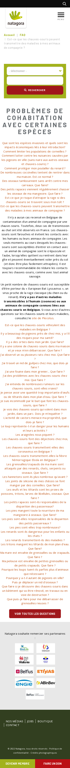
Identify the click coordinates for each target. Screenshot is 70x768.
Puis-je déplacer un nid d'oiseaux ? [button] (35, 582)
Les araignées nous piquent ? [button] (35, 434)
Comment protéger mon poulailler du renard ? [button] (35, 168)
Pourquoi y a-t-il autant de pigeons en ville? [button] (35, 578)
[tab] (35, 145)
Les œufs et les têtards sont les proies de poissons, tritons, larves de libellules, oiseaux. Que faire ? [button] (35, 494)
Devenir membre (17, 763)
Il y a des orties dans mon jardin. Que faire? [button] (35, 342)
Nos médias (14, 721)
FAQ (22, 35)
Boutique (45, 721)
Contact (12, 725)
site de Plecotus (43, 318)
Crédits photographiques (44, 752)
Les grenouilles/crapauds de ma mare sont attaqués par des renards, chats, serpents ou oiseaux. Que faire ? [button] (35, 468)
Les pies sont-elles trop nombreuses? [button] (35, 527)
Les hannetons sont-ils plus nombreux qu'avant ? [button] (35, 477)
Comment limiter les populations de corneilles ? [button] (34, 151)
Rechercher (65, 3)
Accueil (9, 35)
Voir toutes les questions (35, 613)
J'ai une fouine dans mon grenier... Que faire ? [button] (35, 371)
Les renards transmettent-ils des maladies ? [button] (35, 540)
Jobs (30, 721)
